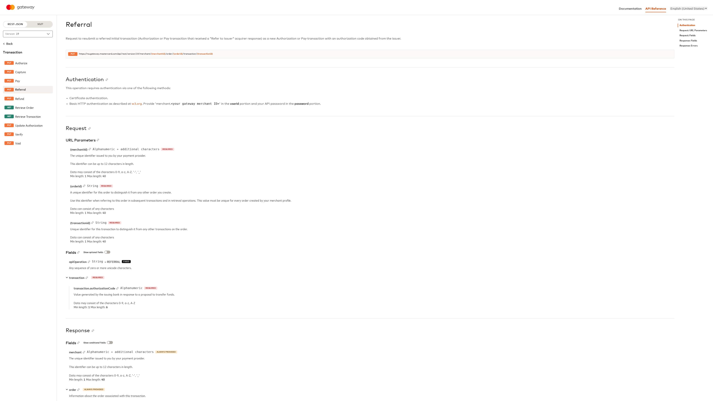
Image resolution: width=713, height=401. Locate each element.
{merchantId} (158, 54)
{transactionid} (205, 54)
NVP (40, 24)
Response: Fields (688, 41)
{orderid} (178, 54)
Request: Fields (688, 35)
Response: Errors (689, 46)
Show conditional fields (94, 343)
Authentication (687, 25)
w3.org (137, 103)
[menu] (688, 8)
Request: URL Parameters (693, 30)
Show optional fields (93, 252)
